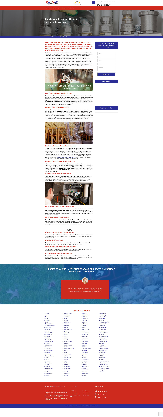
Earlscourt (66, 320)
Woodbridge (103, 362)
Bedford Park (48, 327)
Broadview (47, 338)
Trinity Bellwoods (104, 336)
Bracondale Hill (48, 334)
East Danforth (67, 323)
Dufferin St (66, 316)
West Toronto (103, 352)
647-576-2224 (103, 5)
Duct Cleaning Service (75, 393)
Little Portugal (85, 318)
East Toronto (66, 325)
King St (65, 361)
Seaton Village (103, 316)
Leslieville (66, 371)
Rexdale (84, 368)
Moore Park (84, 336)
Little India (66, 375)
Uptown (102, 343)
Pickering (84, 357)
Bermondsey (48, 329)
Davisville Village (49, 368)
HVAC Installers (86, 393)
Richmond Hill (85, 370)
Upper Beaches (103, 339)
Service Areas (71, 8)
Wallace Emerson (104, 348)
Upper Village (103, 341)
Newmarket (84, 338)
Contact (64, 8)
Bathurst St (47, 320)
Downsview (47, 375)
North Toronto (85, 341)
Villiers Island (103, 346)
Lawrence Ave (67, 366)
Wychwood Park (104, 364)
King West (66, 362)
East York (66, 327)
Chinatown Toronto (49, 355)
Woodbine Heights (104, 361)
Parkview (84, 355)
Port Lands (84, 361)
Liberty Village (67, 373)
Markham (84, 325)
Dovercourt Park (49, 373)
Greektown (66, 343)
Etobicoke (66, 334)
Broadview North (49, 339)
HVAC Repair (73, 390)
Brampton (47, 336)
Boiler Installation (86, 390)
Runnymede (103, 313)
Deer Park (47, 370)
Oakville (84, 346)
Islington (65, 350)
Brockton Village (49, 341)
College (47, 357)
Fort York (66, 338)
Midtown (84, 327)
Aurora (46, 318)
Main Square (85, 323)
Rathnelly (84, 364)
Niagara (84, 339)
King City (66, 359)
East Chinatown (67, 322)
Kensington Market (68, 357)
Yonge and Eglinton (104, 366)
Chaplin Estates (48, 354)
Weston (102, 354)
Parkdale (84, 354)
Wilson (102, 359)
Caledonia (47, 346)
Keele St (65, 355)
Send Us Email (102, 391)
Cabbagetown (48, 345)
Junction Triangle (67, 354)
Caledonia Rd (48, 348)
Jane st (65, 352)
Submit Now (106, 74)
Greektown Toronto (68, 345)
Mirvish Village (85, 332)
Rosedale (84, 375)
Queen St (84, 362)
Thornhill (102, 334)
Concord (47, 359)
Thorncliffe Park (104, 332)
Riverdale (84, 371)
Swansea (102, 325)
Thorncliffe (102, 331)
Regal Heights (85, 366)
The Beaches (103, 327)
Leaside (65, 370)
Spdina (102, 320)
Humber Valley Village (69, 348)
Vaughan (102, 345)
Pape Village (85, 352)
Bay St (46, 322)
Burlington (47, 343)
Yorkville (102, 371)
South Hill (102, 318)
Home (47, 8)
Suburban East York (104, 322)
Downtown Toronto (68, 313)
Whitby (102, 355)
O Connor (84, 345)
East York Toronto (68, 329)
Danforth (47, 364)
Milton (83, 331)
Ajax (46, 315)
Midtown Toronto (85, 329)
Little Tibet (84, 320)
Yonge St (102, 370)
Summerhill (103, 323)
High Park (66, 346)
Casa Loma (47, 352)
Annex (50, 36)
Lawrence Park (67, 368)
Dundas (65, 318)
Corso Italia (47, 361)
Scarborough (103, 315)
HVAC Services (55, 8)
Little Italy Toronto (86, 315)
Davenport (47, 366)
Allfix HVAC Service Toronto (72, 405)
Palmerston (84, 350)
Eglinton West (67, 332)
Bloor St (47, 331)
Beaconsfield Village (50, 325)
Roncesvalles (85, 373)
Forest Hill (66, 336)
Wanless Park (103, 350)
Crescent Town (48, 362)
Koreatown (66, 364)
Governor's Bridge (68, 341)
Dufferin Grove (67, 315)
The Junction (103, 329)
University (102, 338)
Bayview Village (49, 323)
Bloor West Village (49, 332)
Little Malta (84, 316)
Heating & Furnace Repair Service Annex (60, 36)
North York (84, 343)
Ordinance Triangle (86, 348)
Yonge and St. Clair (104, 368)
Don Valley (47, 371)
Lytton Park (84, 322)
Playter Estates (85, 359)
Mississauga (85, 334)
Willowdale (102, 357)
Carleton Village (49, 350)
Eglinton (65, 331)
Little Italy (84, 313)
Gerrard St (66, 339)
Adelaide (47, 313)
